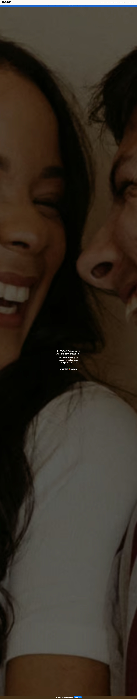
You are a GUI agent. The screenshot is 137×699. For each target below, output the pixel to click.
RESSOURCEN (114, 2)
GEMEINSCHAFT (122, 2)
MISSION (102, 2)
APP (108, 2)
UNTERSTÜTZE (131, 2)
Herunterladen (78, 697)
